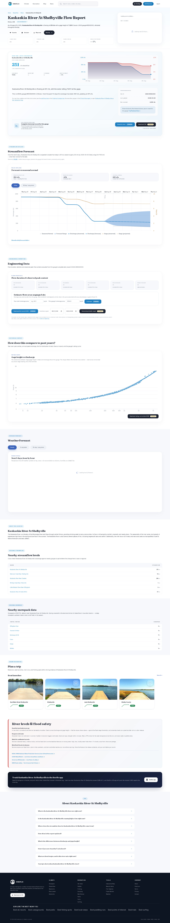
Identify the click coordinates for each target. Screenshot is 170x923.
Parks (79, 896)
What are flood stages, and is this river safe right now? (57, 856)
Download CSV (145, 124)
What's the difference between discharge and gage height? (59, 841)
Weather (108, 894)
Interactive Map (110, 883)
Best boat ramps (81, 910)
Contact (137, 894)
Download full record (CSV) (24, 311)
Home (9, 13)
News (52, 3)
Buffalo (12, 648)
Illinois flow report (85, 98)
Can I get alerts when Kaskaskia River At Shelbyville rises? (58, 864)
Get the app (151, 780)
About (136, 883)
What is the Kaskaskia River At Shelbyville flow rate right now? (60, 811)
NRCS (152, 919)
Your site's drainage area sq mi (30, 301)
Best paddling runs (98, 910)
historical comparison (58, 98)
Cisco (11, 639)
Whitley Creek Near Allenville (18, 583)
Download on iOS (18, 895)
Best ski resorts (19, 910)
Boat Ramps (81, 894)
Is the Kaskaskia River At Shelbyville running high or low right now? (61, 818)
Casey (11, 644)
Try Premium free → (134, 110)
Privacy (137, 891)
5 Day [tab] (15, 185)
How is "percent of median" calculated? (52, 849)
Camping (80, 891)
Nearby (48, 32)
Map (44, 3)
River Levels (52, 891)
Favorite (13, 32)
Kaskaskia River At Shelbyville (18, 569)
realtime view (45, 98)
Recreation (36, 3)
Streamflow (15, 13)
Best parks (50, 910)
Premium (137, 886)
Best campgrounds (36, 910)
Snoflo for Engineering (44, 318)
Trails (79, 899)
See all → (159, 675)
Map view (37, 32)
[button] (39, 683)
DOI (159, 919)
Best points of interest (117, 910)
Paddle (79, 886)
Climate (26, 3)
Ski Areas (80, 883)
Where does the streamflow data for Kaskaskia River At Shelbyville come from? (66, 826)
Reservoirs (52, 889)
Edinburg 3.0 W (14, 635)
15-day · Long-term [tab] (38, 447)
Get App (138, 3)
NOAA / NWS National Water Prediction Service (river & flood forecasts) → (33, 753)
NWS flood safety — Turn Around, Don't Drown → (26, 763)
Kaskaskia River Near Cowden (18, 578)
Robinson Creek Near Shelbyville (19, 574)
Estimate (92, 301)
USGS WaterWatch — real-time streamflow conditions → (28, 756)
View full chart (124, 124)
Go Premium (148, 3)
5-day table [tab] (23, 447)
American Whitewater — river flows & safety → (25, 760)
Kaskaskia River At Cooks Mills (18, 591)
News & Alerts (110, 886)
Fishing (80, 889)
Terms (136, 889)
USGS (144, 919)
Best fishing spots (64, 910)
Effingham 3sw (14, 626)
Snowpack (52, 883)
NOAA (148, 919)
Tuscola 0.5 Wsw (14, 630)
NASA (155, 919)
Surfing (80, 902)
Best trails (132, 910)
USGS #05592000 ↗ (22, 21)
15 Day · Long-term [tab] (28, 185)
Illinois (22, 13)
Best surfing (143, 910)
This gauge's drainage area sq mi (65, 301)
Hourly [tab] (12, 447)
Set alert (26, 32)
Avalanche (52, 894)
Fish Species (109, 889)
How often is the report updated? (50, 833)
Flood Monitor (110, 891)
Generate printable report (92, 311)
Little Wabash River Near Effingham (20, 587)
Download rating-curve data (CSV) (142, 416)
